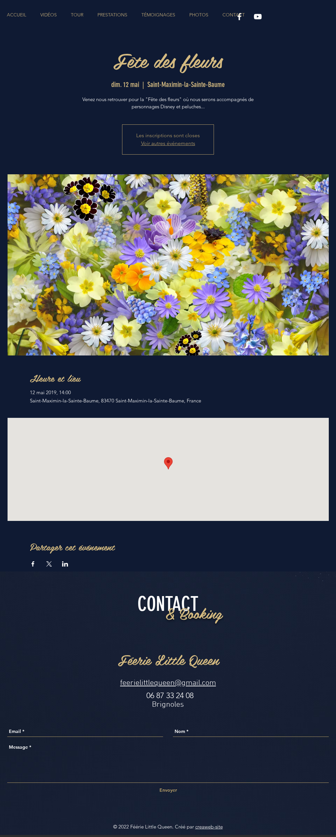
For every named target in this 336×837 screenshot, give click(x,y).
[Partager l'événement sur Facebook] (33, 564)
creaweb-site (209, 827)
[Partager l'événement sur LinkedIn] (65, 564)
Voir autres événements (168, 143)
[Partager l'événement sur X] (49, 564)
